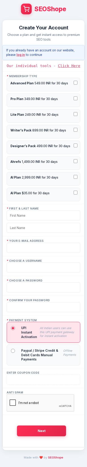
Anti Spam (15, 392)
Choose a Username (24, 260)
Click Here (69, 66)
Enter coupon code (23, 372)
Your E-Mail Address (25, 240)
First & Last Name (23, 208)
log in (21, 55)
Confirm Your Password (28, 300)
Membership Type (22, 76)
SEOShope (55, 457)
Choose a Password (24, 280)
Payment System (22, 320)
